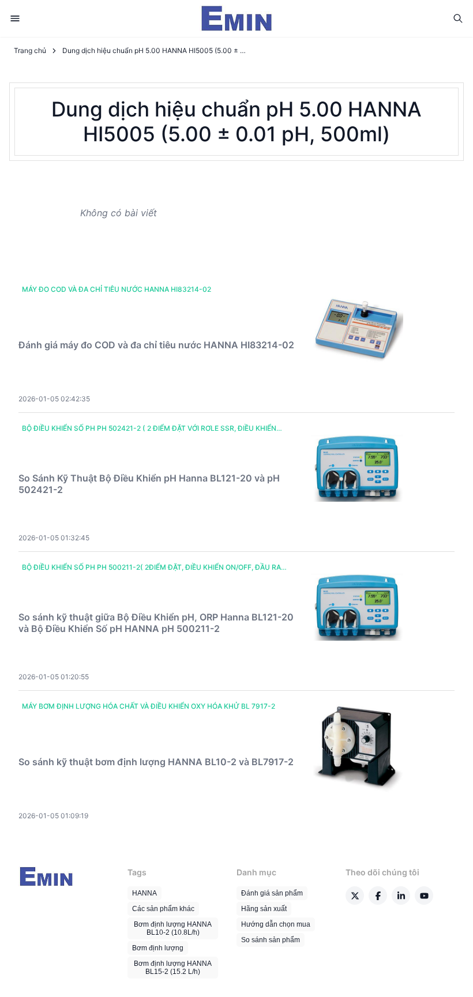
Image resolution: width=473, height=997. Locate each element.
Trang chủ (30, 50)
